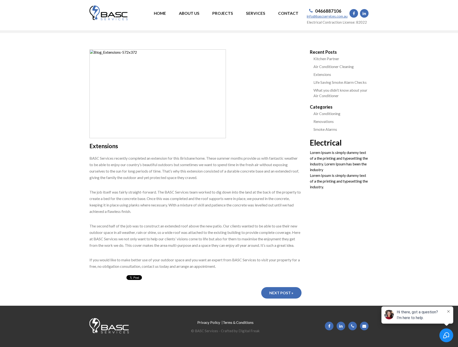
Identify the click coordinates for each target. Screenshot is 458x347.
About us (189, 13)
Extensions (322, 74)
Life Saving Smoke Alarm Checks (340, 82)
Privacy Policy (208, 322)
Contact (288, 13)
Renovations (323, 121)
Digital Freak (249, 331)
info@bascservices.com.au (327, 16)
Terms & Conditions (238, 322)
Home (160, 13)
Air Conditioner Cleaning (333, 66)
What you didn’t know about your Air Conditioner (340, 93)
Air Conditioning (326, 113)
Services (255, 13)
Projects (222, 13)
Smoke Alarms (325, 129)
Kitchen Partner (326, 58)
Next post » (281, 292)
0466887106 (328, 11)
